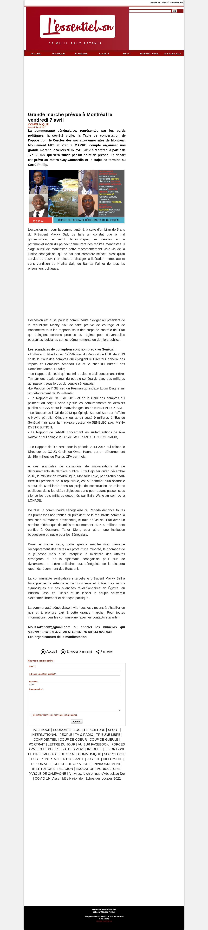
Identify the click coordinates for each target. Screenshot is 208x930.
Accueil (51, 651)
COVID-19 (42, 778)
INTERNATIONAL (149, 53)
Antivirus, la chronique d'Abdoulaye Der (97, 773)
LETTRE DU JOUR (61, 744)
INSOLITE (94, 749)
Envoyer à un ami (78, 651)
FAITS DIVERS (73, 749)
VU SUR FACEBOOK (93, 744)
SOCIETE (104, 53)
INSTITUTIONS (43, 769)
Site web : (33, 682)
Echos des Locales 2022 (103, 778)
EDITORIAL (66, 754)
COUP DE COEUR (74, 739)
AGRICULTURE (108, 769)
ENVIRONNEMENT (106, 764)
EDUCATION (85, 769)
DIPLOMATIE (112, 759)
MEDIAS (49, 754)
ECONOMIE (81, 53)
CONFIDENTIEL (45, 739)
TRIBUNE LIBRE (108, 734)
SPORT (127, 53)
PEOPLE (65, 734)
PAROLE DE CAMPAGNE (47, 773)
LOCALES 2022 (172, 53)
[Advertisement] (77, 84)
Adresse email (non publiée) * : (43, 674)
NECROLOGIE (114, 754)
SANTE (78, 759)
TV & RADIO (84, 734)
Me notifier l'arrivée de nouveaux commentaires (55, 715)
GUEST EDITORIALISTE (71, 764)
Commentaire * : (36, 689)
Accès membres (104, 921)
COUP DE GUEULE (104, 739)
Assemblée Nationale (67, 778)
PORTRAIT (37, 744)
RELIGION (65, 769)
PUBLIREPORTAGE (45, 759)
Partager (106, 651)
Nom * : (32, 666)
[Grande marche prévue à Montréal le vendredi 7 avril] (76, 170)
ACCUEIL (36, 53)
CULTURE (97, 730)
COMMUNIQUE (89, 754)
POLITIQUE (58, 53)
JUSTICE (93, 759)
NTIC (67, 759)
